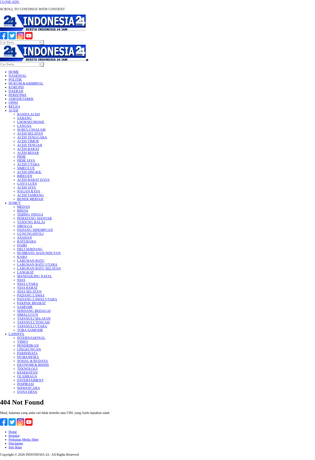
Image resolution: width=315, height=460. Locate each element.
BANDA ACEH (28, 114)
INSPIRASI (25, 384)
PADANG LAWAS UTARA (37, 299)
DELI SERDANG (30, 249)
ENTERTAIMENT (30, 380)
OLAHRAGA (27, 376)
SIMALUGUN (27, 315)
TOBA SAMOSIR (30, 330)
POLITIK (15, 79)
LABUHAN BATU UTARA (37, 264)
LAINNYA (16, 334)
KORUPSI (16, 87)
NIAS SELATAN (29, 291)
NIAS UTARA (27, 284)
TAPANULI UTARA (32, 326)
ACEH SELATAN (30, 133)
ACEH (13, 110)
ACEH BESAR (28, 153)
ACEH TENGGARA (32, 137)
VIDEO (22, 342)
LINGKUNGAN (29, 349)
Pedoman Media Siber (24, 439)
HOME (14, 72)
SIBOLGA (24, 226)
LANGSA (24, 126)
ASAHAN (24, 237)
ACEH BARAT (28, 149)
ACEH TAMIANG (30, 195)
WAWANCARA (28, 388)
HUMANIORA (28, 357)
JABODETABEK (21, 99)
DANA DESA (27, 392)
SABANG (24, 118)
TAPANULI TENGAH (33, 322)
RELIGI (14, 106)
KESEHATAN (27, 372)
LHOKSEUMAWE (30, 122)
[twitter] (12, 38)
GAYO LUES (27, 183)
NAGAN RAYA (28, 191)
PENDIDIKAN (28, 345)
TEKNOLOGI (27, 368)
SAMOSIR (25, 307)
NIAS (21, 280)
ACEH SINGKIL (29, 172)
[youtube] (29, 38)
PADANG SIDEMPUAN (35, 230)
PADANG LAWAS (30, 295)
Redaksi (14, 436)
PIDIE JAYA (26, 160)
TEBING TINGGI (30, 214)
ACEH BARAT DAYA (33, 180)
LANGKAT (25, 272)
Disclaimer (16, 443)
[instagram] (20, 38)
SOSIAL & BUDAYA (32, 361)
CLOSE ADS (10, 2)
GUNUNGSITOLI (30, 234)
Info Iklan (15, 447)
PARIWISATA (27, 353)
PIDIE (21, 156)
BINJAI (22, 210)
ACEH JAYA (26, 187)
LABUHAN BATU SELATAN (39, 268)
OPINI (13, 103)
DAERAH (16, 91)
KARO (22, 257)
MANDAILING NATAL (34, 276)
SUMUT (15, 203)
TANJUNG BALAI (31, 222)
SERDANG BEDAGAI (34, 311)
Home (13, 432)
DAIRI (22, 245)
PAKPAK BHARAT (31, 303)
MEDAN (23, 207)
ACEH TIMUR (28, 141)
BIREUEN (24, 176)
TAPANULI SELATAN (34, 318)
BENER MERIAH (30, 199)
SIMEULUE (26, 168)
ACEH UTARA (28, 164)
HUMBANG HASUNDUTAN (39, 253)
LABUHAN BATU (31, 261)
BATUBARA (26, 241)
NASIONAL (18, 76)
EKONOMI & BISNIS (33, 365)
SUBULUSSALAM (31, 129)
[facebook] (4, 38)
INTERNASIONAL (31, 338)
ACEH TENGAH (29, 145)
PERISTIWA (18, 95)
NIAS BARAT (27, 288)
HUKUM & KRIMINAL (26, 83)
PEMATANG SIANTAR (34, 218)
